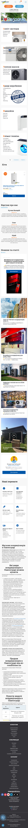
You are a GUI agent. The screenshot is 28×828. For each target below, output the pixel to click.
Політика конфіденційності (14, 824)
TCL (4, 99)
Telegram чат (15, 807)
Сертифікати (14, 731)
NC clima (5, 96)
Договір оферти (14, 826)
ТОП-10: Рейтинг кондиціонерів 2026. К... (13, 320)
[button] (3, 18)
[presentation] (3, 168)
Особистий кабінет (14, 727)
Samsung (5, 100)
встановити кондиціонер (20, 618)
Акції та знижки (14, 733)
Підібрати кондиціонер (8, 6)
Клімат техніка (11, 136)
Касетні (5, 36)
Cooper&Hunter (7, 88)
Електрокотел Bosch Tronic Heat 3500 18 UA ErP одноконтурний (13, 186)
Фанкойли (8, 111)
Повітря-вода (6, 71)
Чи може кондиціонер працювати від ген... (10, 410)
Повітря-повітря (7, 69)
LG (3, 91)
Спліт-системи (11, 28)
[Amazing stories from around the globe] (14, 435)
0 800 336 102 (14, 9)
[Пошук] (15, 2)
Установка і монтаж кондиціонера (14, 753)
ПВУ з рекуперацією (8, 141)
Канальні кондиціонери (17, 625)
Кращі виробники (12, 85)
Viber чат (15, 809)
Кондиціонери (6, 31)
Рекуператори (6, 143)
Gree (4, 90)
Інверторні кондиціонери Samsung (12, 53)
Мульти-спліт (6, 32)
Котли (4, 144)
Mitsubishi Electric (7, 94)
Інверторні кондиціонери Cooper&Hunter (13, 50)
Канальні (5, 34)
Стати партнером (14, 750)
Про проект (14, 743)
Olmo (4, 97)
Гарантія (14, 746)
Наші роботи (14, 734)
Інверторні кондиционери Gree (11, 51)
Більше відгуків (4, 207)
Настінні (5, 113)
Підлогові (5, 118)
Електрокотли (6, 148)
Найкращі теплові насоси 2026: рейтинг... (13, 383)
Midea (4, 93)
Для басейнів (6, 74)
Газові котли (6, 146)
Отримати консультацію (19, 6)
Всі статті (3, 252)
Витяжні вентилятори (8, 151)
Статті (14, 736)
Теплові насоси (11, 66)
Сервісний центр (14, 729)
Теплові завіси (6, 140)
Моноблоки (6, 72)
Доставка (14, 751)
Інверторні (8, 47)
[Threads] (17, 794)
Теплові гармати (7, 149)
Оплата (14, 744)
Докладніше (14, 271)
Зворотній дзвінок (14, 801)
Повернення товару (14, 748)
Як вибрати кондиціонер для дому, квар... (13, 356)
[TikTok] (14, 794)
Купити (14, 195)
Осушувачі (5, 138)
